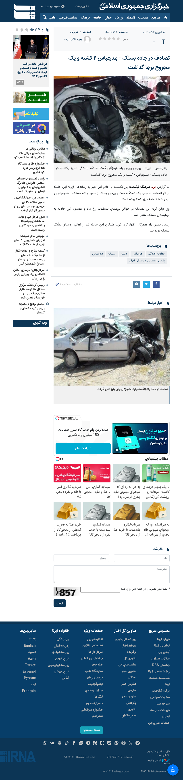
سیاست (143, 18)
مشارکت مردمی (160, 697)
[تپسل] (57, 418)
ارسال (59, 603)
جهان (108, 18)
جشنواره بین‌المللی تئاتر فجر (92, 713)
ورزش (119, 18)
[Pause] (117, 450)
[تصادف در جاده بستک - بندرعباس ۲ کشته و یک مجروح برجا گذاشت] (112, 119)
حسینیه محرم (94, 703)
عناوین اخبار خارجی (129, 687)
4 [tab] (17, 29)
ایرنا (134, 6)
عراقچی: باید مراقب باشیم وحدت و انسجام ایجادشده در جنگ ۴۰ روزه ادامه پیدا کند (32, 70)
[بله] (109, 743)
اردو (33, 684)
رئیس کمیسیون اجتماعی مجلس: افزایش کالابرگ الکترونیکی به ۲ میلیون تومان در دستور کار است (30, 185)
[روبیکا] (124, 743)
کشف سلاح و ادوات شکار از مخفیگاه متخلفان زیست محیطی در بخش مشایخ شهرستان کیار (30, 257)
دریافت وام (83, 448)
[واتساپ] (45, 743)
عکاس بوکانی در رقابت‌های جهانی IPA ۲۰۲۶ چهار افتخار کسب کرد (29, 153)
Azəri (32, 658)
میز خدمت (163, 704)
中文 (32, 639)
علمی (52, 18)
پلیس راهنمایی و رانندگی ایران (147, 261)
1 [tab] (31, 29)
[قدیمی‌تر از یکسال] (112, 347)
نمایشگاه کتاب (94, 671)
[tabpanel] (31, 61)
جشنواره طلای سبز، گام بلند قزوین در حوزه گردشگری (31, 168)
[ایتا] (95, 743)
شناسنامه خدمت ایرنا (159, 681)
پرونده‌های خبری (125, 639)
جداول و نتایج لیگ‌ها (94, 694)
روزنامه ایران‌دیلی (58, 665)
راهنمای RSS (161, 665)
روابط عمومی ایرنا (159, 671)
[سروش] (88, 743)
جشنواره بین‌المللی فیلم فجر (92, 661)
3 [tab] (22, 29)
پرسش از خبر (95, 677)
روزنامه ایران (61, 646)
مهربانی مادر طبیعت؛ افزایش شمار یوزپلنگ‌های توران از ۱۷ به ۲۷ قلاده (29, 240)
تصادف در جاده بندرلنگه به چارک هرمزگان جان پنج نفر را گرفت (132, 389)
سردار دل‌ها (95, 652)
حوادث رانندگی (156, 254)
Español (29, 671)
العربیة (32, 652)
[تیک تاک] (67, 743)
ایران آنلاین (62, 658)
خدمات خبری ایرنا (159, 723)
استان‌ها (87, 32)
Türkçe (30, 665)
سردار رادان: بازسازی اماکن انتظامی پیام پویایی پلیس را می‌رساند (29, 274)
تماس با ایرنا (162, 646)
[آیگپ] (102, 743)
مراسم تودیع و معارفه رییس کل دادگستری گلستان (32, 308)
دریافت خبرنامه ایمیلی (160, 713)
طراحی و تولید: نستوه (158, 762)
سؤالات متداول (160, 658)
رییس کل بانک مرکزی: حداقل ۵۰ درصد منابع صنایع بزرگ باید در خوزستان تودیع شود (31, 291)
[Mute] (123, 450)
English (30, 646)
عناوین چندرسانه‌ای (128, 712)
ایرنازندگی (62, 639)
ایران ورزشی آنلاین (61, 675)
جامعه (97, 18)
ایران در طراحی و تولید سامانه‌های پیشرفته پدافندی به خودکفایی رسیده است (31, 223)
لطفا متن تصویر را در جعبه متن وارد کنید (145, 589)
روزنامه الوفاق (60, 652)
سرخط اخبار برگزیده (129, 649)
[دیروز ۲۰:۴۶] (31, 47)
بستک (112, 254)
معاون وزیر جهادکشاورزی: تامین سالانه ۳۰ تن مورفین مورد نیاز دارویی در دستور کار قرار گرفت (29, 204)
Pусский (30, 678)
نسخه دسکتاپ (91, 730)
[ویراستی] (81, 743)
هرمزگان (74, 32)
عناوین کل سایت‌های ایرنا (127, 661)
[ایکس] (131, 743)
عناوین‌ (156, 18)
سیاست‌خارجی (68, 18)
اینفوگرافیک (95, 684)
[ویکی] (52, 743)
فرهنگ (85, 18)
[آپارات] (116, 743)
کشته (124, 254)
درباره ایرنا (163, 639)
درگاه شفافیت (161, 691)
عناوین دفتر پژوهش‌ (129, 700)
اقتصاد (130, 18)
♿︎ (173, 769)
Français (29, 691)
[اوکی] (59, 743)
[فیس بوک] (74, 743)
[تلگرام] (138, 743)
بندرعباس (97, 254)
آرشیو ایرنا (164, 652)
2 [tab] (26, 29)
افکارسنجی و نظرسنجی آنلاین (93, 642)
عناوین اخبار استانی (129, 674)
